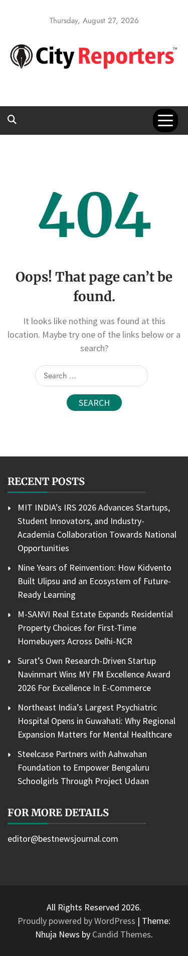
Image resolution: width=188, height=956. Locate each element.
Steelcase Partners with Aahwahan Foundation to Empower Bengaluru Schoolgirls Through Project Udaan (83, 767)
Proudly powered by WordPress (77, 920)
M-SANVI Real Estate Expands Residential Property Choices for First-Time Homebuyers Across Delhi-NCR (95, 627)
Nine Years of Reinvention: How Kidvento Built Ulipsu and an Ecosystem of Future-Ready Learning (94, 581)
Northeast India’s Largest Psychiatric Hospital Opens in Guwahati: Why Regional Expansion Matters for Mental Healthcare (96, 720)
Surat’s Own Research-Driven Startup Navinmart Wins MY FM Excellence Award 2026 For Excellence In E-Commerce (94, 674)
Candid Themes (121, 934)
